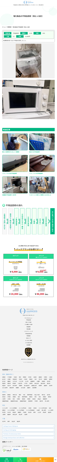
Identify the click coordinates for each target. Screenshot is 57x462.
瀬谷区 (30, 397)
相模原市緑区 (5, 401)
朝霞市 (19, 412)
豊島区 (30, 379)
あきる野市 (4, 387)
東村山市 (37, 383)
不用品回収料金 (28, 333)
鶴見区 (9, 394)
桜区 (50, 408)
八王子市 (21, 381)
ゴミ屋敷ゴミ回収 (28, 324)
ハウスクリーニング (28, 331)
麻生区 (39, 399)
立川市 (26, 381)
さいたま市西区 (13, 408)
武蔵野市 (32, 381)
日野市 (30, 383)
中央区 (15, 377)
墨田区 (40, 377)
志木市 (9, 412)
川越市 (38, 410)
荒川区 (40, 379)
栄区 (36, 397)
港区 (20, 377)
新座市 (14, 412)
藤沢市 (41, 401)
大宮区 (29, 408)
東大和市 (15, 385)
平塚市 (36, 401)
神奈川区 (15, 394)
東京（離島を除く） (8, 374)
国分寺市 (43, 383)
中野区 (45, 377)
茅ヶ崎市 (47, 401)
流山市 (13, 421)
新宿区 (24, 377)
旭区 (19, 397)
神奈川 (4, 392)
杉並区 (25, 379)
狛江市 (9, 385)
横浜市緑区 (24, 397)
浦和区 (3, 410)
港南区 (14, 397)
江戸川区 (15, 381)
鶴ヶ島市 (44, 410)
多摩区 (28, 399)
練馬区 (50, 379)
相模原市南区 (23, 401)
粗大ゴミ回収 (28, 322)
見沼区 (35, 408)
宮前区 (34, 399)
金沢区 (48, 394)
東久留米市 (26, 385)
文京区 (29, 377)
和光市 (29, 412)
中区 (24, 394)
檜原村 (28, 387)
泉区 (40, 397)
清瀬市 (20, 385)
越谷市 (49, 412)
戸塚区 (9, 397)
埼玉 (3, 405)
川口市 (39, 412)
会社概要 (28, 345)
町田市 (14, 383)
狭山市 (20, 414)
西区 (20, 394)
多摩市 (40, 385)
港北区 (3, 397)
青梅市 (43, 381)
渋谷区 (20, 379)
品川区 (3, 379)
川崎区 (9, 399)
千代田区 (9, 377)
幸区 (14, 399)
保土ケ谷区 (37, 394)
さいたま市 (4, 408)
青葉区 (44, 397)
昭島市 (3, 383)
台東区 (35, 377)
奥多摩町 (34, 387)
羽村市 (50, 385)
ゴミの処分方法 (28, 342)
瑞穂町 (17, 387)
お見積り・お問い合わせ (40, 461)
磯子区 (43, 394)
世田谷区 (15, 379)
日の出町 (23, 387)
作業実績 (28, 336)
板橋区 (45, 379)
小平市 (25, 383)
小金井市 (20, 383)
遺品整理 (28, 326)
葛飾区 (9, 381)
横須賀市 (30, 401)
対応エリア (28, 338)
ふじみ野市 (50, 410)
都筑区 (49, 397)
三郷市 (3, 414)
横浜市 (3, 394)
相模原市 (45, 399)
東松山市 (15, 414)
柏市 (8, 421)
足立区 (3, 381)
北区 (36, 379)
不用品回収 (28, 320)
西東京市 (12, 387)
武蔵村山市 (34, 385)
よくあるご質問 (28, 340)
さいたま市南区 (11, 410)
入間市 (25, 414)
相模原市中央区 (14, 401)
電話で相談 (6, 461)
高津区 (23, 399)
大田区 (9, 379)
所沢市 (3, 412)
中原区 (18, 399)
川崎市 (3, 399)
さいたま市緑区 (20, 410)
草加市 (44, 412)
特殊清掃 (28, 329)
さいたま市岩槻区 (30, 410)
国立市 (48, 383)
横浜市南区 (29, 394)
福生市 (3, 385)
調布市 (9, 383)
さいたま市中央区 (43, 408)
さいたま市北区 (22, 408)
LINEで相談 (20, 461)
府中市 (48, 381)
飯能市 (9, 414)
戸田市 (24, 412)
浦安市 (18, 421)
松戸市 (3, 421)
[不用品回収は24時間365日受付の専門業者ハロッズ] (28, 2)
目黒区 (3, 377)
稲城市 (45, 385)
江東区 (50, 377)
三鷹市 (38, 381)
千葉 (3, 419)
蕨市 (34, 412)
